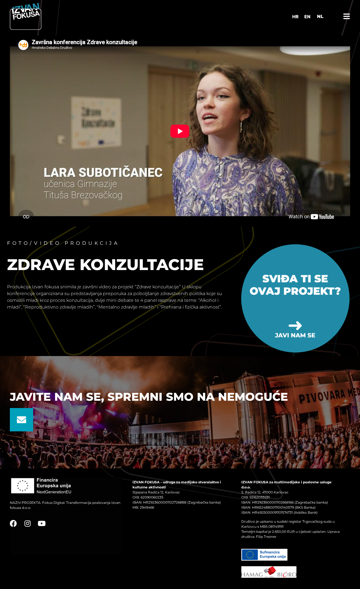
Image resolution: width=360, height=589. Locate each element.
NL (320, 16)
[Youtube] (41, 523)
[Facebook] (13, 523)
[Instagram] (27, 523)
